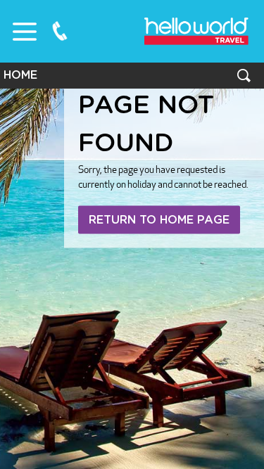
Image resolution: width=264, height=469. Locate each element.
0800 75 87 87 (60, 31)
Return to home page (159, 220)
